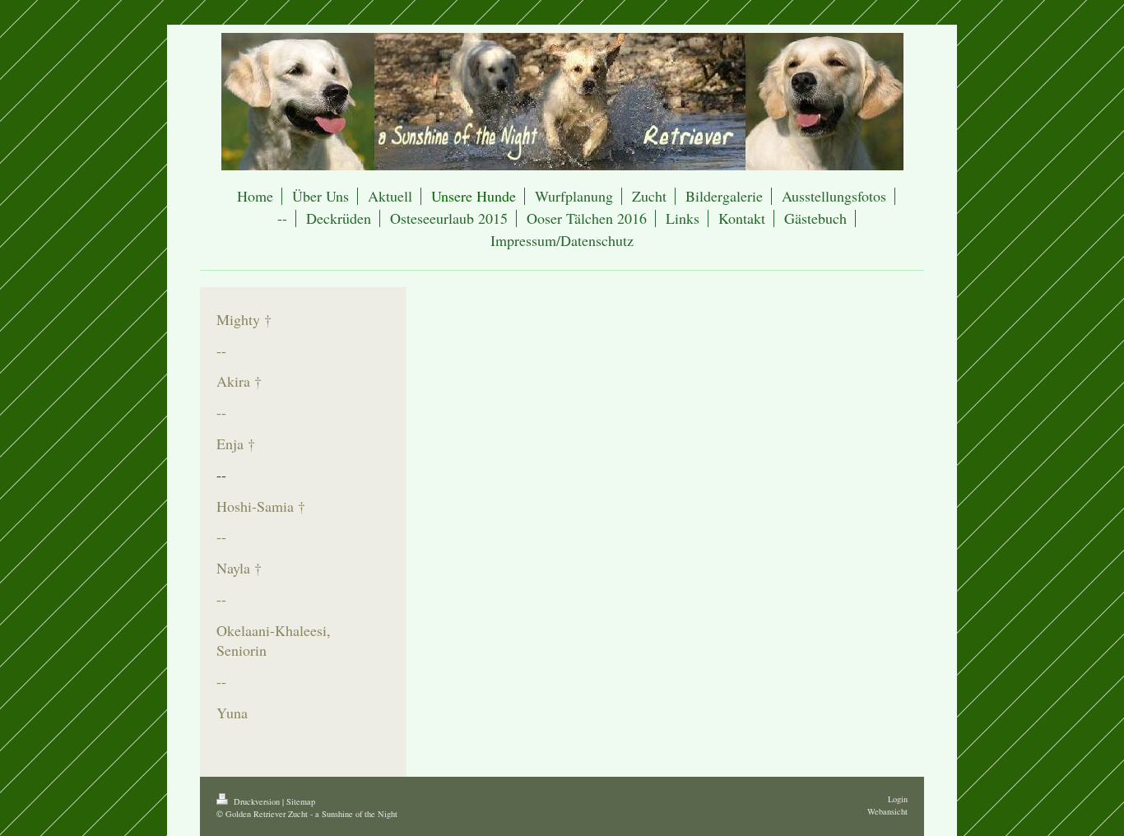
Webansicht (887, 811)
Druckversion (256, 801)
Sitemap (300, 801)
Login (898, 799)
